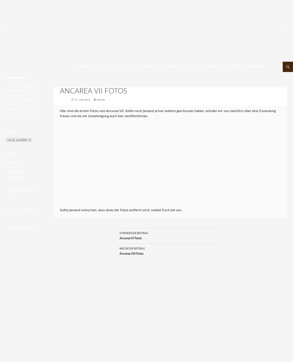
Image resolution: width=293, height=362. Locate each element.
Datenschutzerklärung (246, 66)
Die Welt (115, 66)
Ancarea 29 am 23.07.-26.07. (22, 109)
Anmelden (12, 161)
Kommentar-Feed (16, 172)
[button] (6, 30)
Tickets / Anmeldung (146, 66)
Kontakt (192, 66)
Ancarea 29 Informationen (21, 86)
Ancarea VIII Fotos (132, 251)
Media (173, 66)
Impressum (213, 66)
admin (101, 100)
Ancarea (23, 67)
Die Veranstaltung (85, 66)
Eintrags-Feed (14, 167)
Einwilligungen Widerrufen (21, 227)
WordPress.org (14, 177)
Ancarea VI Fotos (133, 236)
